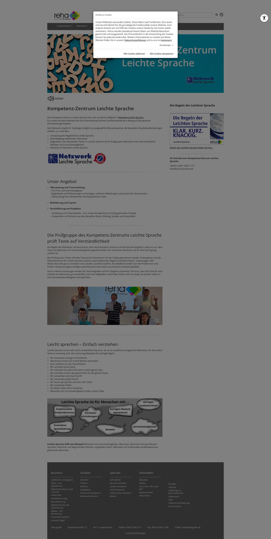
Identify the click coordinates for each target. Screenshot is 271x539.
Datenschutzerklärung (135, 40)
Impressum (166, 40)
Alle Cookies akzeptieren (161, 53)
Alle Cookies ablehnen (134, 53)
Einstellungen (165, 45)
